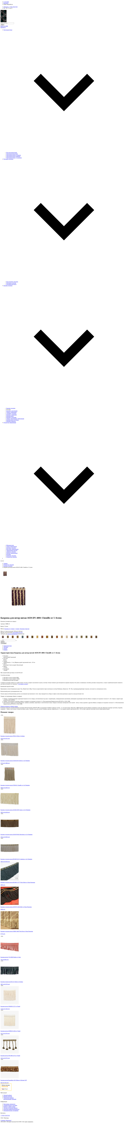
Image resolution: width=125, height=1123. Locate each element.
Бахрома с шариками (11, 414)
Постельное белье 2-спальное (13, 155)
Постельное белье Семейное (13, 156)
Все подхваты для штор (12, 281)
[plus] (16, 640)
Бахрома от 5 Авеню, (9, 628)
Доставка (5, 647)
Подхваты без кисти (11, 284)
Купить (2, 641)
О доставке (6, 1)
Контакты (5, 3)
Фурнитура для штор (11, 557)
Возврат (5, 649)
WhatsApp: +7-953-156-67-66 (10, 6)
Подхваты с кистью (11, 283)
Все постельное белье (11, 152)
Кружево (8, 554)
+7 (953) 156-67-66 (5, 1115)
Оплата (5, 648)
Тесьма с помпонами (11, 412)
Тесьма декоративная (11, 546)
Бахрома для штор (10, 408)
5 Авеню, (17, 628)
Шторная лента (10, 545)
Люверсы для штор (11, 551)
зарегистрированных (12, 633)
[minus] (1, 640)
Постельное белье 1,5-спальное (14, 157)
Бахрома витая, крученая (12, 420)
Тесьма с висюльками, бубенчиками (15, 418)
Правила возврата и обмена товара (9, 706)
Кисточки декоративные (12, 549)
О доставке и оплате (23, 684)
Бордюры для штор (11, 547)
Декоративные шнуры (11, 550)
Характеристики (7, 645)
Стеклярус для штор (11, 413)
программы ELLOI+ (18, 632)
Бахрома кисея (10, 416)
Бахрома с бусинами (11, 417)
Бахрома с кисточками (11, 410)
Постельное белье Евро (12, 153)
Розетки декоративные (12, 553)
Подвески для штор (11, 555)
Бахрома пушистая (11, 421)
